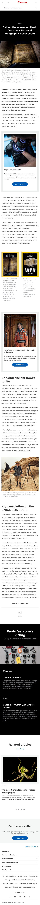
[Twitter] (25, 897)
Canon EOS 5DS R (12, 677)
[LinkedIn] (20, 897)
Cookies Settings (29, 887)
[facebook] (10, 897)
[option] (20, 780)
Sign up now (20, 838)
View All (19, 749)
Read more (20, 364)
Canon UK (19, 892)
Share (20, 616)
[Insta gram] (15, 897)
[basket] (3, 2)
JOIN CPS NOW (20, 184)
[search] (8, 2)
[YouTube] (29, 897)
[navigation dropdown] (36, 2)
